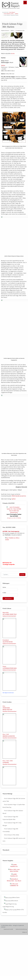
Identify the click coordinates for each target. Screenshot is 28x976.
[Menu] (25, 2)
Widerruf (24, 932)
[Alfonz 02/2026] (14, 869)
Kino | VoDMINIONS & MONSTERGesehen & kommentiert (10, 736)
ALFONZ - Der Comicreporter (11, 531)
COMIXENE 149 (14, 885)
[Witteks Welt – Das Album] (14, 879)
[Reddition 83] (14, 864)
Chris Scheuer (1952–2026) (11, 835)
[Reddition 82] (14, 874)
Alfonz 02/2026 (14, 871)
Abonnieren (8, 598)
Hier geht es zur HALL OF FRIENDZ (14, 518)
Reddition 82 (14, 876)
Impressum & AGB (8, 929)
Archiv (13, 53)
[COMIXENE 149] (14, 883)
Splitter (3, 65)
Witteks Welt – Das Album (14, 881)
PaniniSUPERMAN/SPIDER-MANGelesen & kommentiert (10, 668)
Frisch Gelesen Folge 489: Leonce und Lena (14, 839)
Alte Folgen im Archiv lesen (8, 692)
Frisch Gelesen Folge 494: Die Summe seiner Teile (14, 800)
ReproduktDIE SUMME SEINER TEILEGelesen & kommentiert (10, 614)
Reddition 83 (14, 866)
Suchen (22, 574)
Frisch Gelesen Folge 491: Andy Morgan (12, 824)
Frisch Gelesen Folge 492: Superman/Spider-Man (10, 818)
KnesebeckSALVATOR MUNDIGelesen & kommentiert (9, 641)
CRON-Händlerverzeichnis (18, 496)
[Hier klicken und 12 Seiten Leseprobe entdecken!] (14, 549)
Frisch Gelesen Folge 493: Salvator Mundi (13, 812)
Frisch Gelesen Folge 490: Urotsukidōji (10, 830)
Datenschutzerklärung (21, 929)
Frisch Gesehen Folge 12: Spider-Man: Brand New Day (14, 806)
